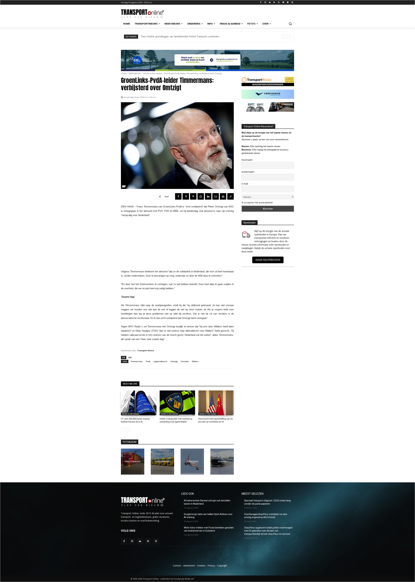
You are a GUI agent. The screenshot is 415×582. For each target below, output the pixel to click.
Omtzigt (174, 361)
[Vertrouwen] (222, 462)
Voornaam (247, 159)
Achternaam (248, 171)
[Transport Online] (147, 13)
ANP (130, 357)
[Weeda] (132, 462)
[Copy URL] (230, 196)
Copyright (222, 565)
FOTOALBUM (129, 442)
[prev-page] (123, 429)
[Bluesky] (283, 2)
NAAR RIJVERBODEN (267, 260)
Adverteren (189, 565)
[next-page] (128, 429)
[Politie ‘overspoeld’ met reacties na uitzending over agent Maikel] (177, 402)
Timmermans (136, 361)
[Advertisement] (177, 244)
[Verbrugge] (162, 462)
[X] (279, 2)
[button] (290, 24)
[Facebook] (261, 2)
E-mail (245, 183)
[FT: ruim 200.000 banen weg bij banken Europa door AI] (138, 402)
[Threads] (292, 2)
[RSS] (274, 2)
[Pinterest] (193, 196)
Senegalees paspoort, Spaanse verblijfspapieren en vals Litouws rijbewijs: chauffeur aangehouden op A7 (198, 36)
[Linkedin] (270, 2)
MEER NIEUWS (135, 73)
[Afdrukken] (223, 196)
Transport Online (145, 350)
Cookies (201, 565)
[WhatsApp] (200, 196)
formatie (185, 361)
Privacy (211, 565)
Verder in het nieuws (152, 73)
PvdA (148, 361)
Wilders (195, 361)
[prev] (284, 37)
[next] (289, 37)
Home (124, 73)
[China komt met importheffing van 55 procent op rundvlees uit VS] (216, 402)
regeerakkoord (160, 361)
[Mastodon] (288, 2)
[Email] (215, 196)
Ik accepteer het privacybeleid (257, 202)
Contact (177, 565)
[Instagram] (265, 2)
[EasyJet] (192, 462)
